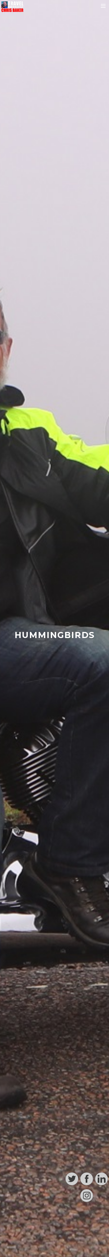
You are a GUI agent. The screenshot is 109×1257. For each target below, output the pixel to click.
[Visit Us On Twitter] (71, 1233)
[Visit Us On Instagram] (86, 1250)
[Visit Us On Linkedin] (101, 1233)
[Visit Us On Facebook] (86, 1233)
